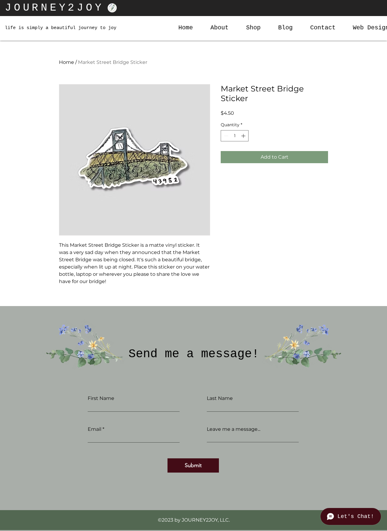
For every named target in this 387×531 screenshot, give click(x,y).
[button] (249, 27)
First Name (101, 398)
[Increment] (244, 135)
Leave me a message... (233, 429)
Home (66, 62)
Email (94, 429)
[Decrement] (225, 135)
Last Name (220, 398)
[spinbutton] (234, 135)
